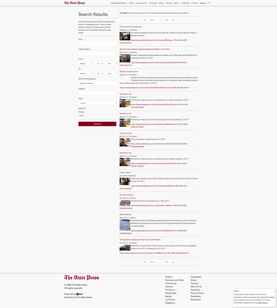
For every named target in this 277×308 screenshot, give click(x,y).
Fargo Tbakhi (125, 172)
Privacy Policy (197, 293)
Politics (131, 3)
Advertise (195, 289)
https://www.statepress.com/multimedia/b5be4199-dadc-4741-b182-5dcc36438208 (159, 106)
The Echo (169, 3)
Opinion (161, 3)
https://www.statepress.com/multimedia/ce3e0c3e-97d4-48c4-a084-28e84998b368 (159, 145)
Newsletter (196, 296)
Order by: (82, 108)
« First (145, 20)
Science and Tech (141, 3)
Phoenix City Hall (126, 194)
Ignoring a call (125, 93)
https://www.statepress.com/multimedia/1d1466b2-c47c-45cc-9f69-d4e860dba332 (154, 253)
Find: (80, 39)
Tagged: (81, 88)
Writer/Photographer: (87, 78)
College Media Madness (119, 3)
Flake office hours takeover (131, 26)
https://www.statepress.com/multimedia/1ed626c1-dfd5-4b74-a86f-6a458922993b (153, 207)
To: (79, 68)
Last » (173, 20)
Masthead (196, 299)
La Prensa (194, 3)
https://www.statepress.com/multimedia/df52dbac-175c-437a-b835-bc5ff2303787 (153, 41)
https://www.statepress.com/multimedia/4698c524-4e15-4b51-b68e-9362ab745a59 (159, 125)
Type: (80, 98)
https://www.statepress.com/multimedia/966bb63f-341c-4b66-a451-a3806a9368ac (154, 232)
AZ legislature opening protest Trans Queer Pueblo (140, 239)
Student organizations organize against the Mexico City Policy (145, 49)
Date (82, 112)
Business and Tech (174, 280)
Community (153, 3)
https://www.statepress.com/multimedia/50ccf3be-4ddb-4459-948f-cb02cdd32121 (153, 64)
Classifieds (196, 276)
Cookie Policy (261, 302)
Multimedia (185, 3)
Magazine (203, 3)
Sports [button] (176, 3)
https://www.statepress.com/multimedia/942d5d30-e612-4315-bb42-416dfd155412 (154, 87)
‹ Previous (152, 20)
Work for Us (196, 286)
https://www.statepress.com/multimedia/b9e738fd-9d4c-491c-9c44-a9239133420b (159, 165)
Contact (194, 283)
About (194, 280)
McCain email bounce (129, 71)
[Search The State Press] (209, 3)
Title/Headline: (84, 49)
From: (80, 59)
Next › (167, 20)
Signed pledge (125, 214)
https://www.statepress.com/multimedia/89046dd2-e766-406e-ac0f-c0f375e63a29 (153, 187)
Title (81, 115)
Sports (168, 296)
